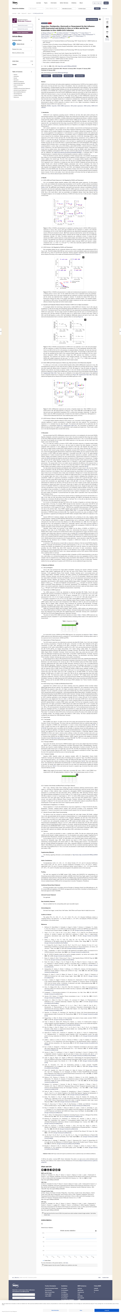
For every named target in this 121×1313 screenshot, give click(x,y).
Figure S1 (94, 368)
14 (67, 185)
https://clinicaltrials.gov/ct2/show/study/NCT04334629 (67, 152)
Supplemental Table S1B (85, 374)
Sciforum (80, 1288)
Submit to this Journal (22, 25)
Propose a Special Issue (22, 32)
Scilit (91, 930)
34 (64, 699)
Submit (106, 3)
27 (42, 515)
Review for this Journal (23, 29)
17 (96, 187)
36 (94, 724)
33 (82, 592)
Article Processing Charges (51, 1288)
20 (80, 453)
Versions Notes (79, 76)
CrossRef (86, 930)
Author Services (64, 3)
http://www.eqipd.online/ (57, 738)
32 (74, 536)
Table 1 (80, 615)
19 (94, 369)
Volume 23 (24, 13)
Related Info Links (17, 49)
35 (92, 724)
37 (42, 728)
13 (57, 168)
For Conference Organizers (67, 1299)
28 (72, 521)
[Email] (42, 1170)
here (49, 1215)
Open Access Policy (49, 1292)
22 (76, 481)
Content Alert (105, 1277)
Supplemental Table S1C (69, 425)
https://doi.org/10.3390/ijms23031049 (67, 66)
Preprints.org (81, 1292)
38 (43, 728)
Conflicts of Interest (18, 95)
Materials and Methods (19, 81)
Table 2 (54, 766)
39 (45, 728)
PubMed (65, 943)
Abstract (15, 74)
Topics (45, 3)
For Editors (64, 1292)
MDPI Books (80, 1290)
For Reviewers (64, 1290)
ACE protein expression (77, 105)
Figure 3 (80, 316)
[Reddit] (56, 1170)
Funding (15, 86)
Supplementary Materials (19, 83)
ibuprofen (54, 105)
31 (76, 533)
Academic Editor (17, 40)
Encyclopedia (81, 1298)
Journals (38, 3)
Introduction (16, 76)
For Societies (64, 1298)
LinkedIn (96, 1288)
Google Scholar (79, 930)
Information (54, 3)
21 (96, 455)
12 (80, 150)
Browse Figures (57, 76)
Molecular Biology (62, 72)
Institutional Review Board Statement (22, 88)
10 (42, 147)
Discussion (16, 79)
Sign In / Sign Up (97, 3)
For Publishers (64, 1296)
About (81, 3)
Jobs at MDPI (48, 1296)
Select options (16, 1294)
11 (43, 147)
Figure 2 (78, 254)
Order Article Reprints (92, 19)
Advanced (104, 8)
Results (15, 78)
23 (51, 486)
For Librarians (64, 1294)
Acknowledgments (18, 93)
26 (65, 512)
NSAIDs (49, 105)
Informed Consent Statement (20, 90)
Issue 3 (29, 13)
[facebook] (51, 1170)
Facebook (96, 1290)
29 (84, 521)
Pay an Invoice (48, 1290)
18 (92, 369)
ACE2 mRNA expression (63, 105)
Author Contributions (18, 85)
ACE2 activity (87, 105)
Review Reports (68, 76)
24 (62, 505)
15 (93, 187)
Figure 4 (75, 374)
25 (74, 510)
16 (94, 187)
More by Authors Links (18, 53)
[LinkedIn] (48, 1170)
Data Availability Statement (20, 92)
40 (74, 738)
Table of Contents (17, 71)
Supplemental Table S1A (49, 373)
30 (93, 525)
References (16, 97)
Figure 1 (44, 187)
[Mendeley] (59, 1170)
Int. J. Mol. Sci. (15, 1277)
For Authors (64, 1288)
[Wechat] (54, 1170)
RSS (99, 1277)
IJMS (19, 13)
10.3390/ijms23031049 (38, 13)
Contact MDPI (48, 1294)
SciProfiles (80, 1296)
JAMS (79, 1299)
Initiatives (73, 3)
